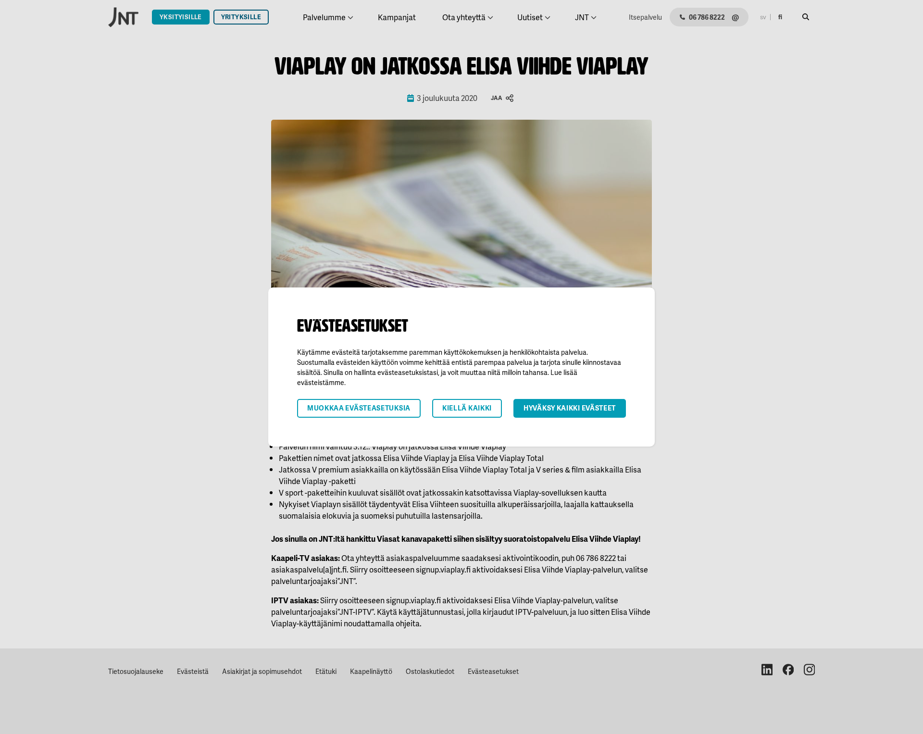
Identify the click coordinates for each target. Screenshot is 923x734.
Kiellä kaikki (467, 407)
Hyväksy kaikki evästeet (570, 407)
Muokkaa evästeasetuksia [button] (359, 407)
